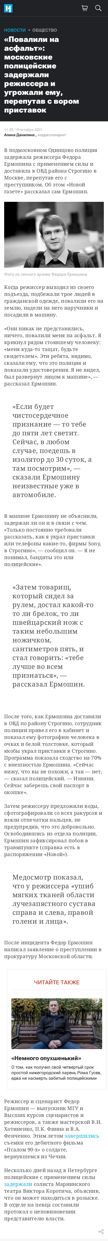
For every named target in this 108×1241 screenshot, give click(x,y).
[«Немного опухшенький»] (56, 1029)
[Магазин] (84, 8)
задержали (18, 1184)
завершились (82, 1135)
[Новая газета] (9, 8)
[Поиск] (98, 8)
